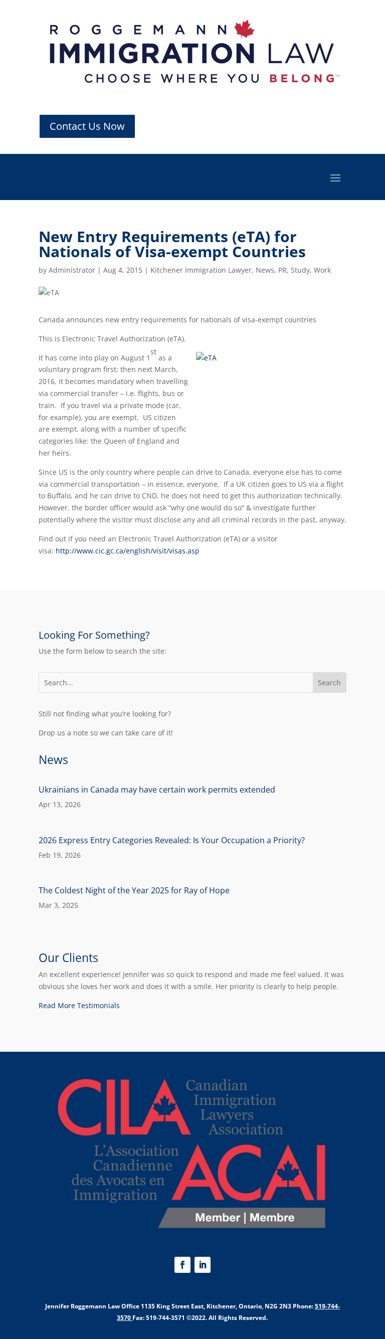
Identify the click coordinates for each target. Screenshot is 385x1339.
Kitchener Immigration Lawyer (201, 270)
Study (300, 270)
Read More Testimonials (79, 1005)
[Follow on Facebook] (182, 1265)
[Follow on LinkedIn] (203, 1265)
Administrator (72, 270)
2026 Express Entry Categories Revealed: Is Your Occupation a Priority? (172, 840)
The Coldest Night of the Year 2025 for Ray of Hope (134, 890)
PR (282, 270)
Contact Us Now (87, 126)
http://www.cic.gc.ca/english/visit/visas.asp (128, 550)
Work (322, 270)
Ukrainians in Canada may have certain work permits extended (157, 789)
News (265, 270)
